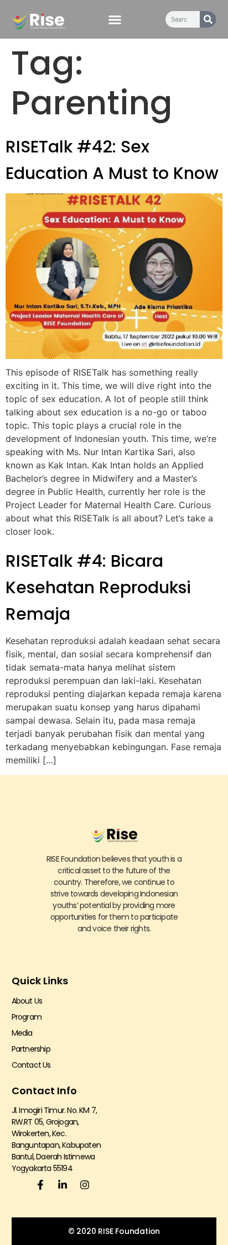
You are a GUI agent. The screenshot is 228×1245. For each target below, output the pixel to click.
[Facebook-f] (40, 1185)
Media (22, 1032)
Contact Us (31, 1064)
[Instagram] (85, 1185)
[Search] (208, 19)
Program (27, 1016)
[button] (115, 19)
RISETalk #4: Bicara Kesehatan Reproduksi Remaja (98, 587)
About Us (27, 1000)
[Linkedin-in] (63, 1185)
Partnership (31, 1048)
